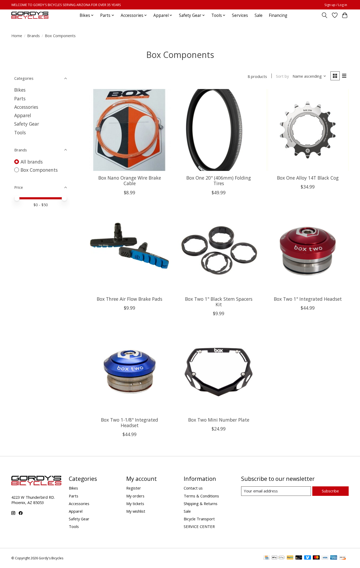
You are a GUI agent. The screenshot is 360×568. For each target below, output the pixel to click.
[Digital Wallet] (278, 558)
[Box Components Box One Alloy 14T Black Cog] (307, 130)
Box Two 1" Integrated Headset (308, 299)
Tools (20, 132)
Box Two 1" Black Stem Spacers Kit (218, 302)
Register (133, 488)
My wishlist (135, 511)
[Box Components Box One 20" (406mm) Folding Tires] (218, 130)
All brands (32, 162)
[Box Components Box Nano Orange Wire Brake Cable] (130, 130)
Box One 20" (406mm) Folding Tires (218, 180)
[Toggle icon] (324, 15)
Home (16, 35)
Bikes (20, 90)
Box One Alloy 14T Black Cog (308, 178)
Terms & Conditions (201, 495)
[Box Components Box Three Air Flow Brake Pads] (130, 251)
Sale (258, 15)
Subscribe (330, 490)
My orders (135, 495)
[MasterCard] (316, 558)
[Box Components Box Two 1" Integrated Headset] (307, 251)
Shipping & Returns (200, 503)
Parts (20, 98)
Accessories (26, 107)
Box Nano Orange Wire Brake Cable (129, 180)
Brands (33, 35)
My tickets (135, 503)
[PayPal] (290, 558)
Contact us (193, 488)
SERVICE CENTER (199, 526)
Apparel (22, 115)
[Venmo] (307, 558)
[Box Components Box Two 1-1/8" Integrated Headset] (130, 372)
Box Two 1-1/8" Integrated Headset (129, 422)
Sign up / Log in (335, 5)
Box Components (39, 170)
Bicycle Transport (199, 518)
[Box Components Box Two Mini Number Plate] (218, 372)
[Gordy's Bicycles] (29, 15)
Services (240, 15)
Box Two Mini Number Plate (218, 420)
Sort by (282, 76)
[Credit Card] (266, 558)
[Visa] (325, 558)
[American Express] (333, 558)
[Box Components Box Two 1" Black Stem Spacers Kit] (218, 251)
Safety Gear (26, 124)
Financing (278, 15)
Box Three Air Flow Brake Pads (129, 299)
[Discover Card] (342, 558)
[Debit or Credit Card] (298, 558)
